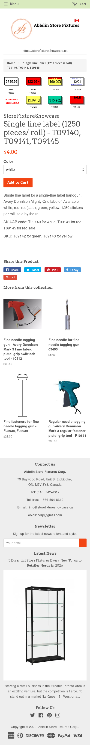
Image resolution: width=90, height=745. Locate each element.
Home (11, 63)
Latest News (45, 553)
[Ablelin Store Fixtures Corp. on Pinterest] (49, 716)
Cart (83, 4)
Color (8, 161)
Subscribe (83, 543)
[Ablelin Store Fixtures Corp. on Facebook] (41, 716)
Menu (14, 3)
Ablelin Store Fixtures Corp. (58, 726)
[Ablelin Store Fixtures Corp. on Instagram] (57, 716)
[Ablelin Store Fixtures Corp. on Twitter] (32, 716)
